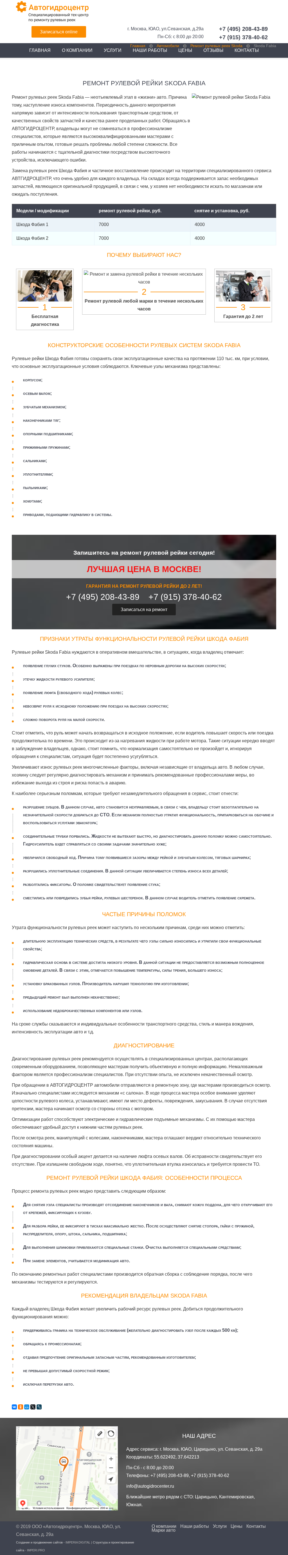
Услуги (113, 50)
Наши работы (194, 1526)
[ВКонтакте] (14, 1406)
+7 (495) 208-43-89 (243, 29)
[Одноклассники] (20, 1406)
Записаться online (59, 31)
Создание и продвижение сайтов (39, 1542)
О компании (77, 50)
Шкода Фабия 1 (32, 224)
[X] (32, 1406)
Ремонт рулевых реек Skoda (216, 45)
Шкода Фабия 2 (32, 238)
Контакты (256, 1526)
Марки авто (164, 1530)
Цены (236, 1526)
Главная (40, 50)
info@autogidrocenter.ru (150, 1486)
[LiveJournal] (39, 1406)
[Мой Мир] (26, 1406)
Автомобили (168, 45)
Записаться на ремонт (144, 609)
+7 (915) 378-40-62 (243, 37)
